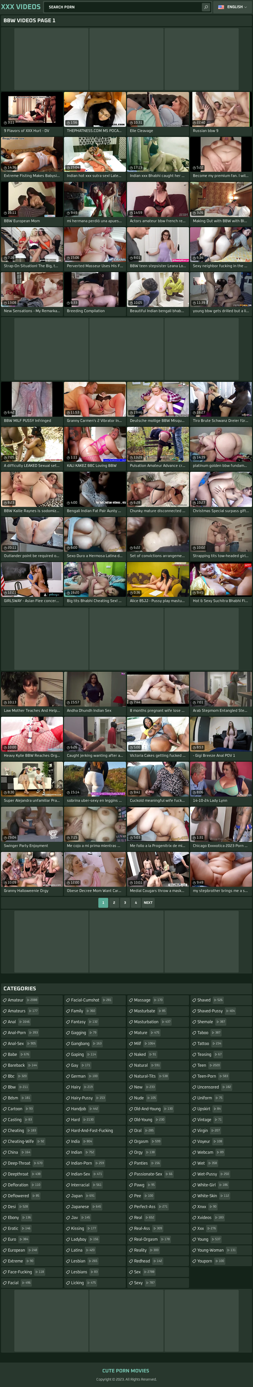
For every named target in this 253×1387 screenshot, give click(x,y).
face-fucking (26, 1272)
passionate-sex (153, 1174)
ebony (19, 1218)
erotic (19, 1229)
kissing (83, 1229)
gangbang (86, 1044)
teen (208, 1065)
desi (18, 1207)
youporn (210, 1261)
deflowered (23, 1196)
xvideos (210, 1218)
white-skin (213, 1196)
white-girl (212, 1185)
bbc (17, 1076)
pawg (144, 1185)
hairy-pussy (88, 1098)
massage (148, 1000)
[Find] (206, 7)
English (235, 7)
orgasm (147, 1142)
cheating (22, 1131)
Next (148, 903)
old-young (149, 1120)
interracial (86, 1185)
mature (146, 1033)
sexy (144, 1283)
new (144, 1087)
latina (83, 1250)
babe (18, 1055)
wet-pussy (213, 1174)
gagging (83, 1033)
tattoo (209, 1044)
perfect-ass (151, 1207)
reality (146, 1250)
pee (143, 1196)
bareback (22, 1065)
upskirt (209, 1109)
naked (145, 1055)
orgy (144, 1152)
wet (207, 1163)
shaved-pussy (216, 1011)
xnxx (206, 1207)
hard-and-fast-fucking (92, 1132)
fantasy (84, 1022)
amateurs (23, 1011)
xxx (206, 1229)
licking (83, 1283)
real (144, 1218)
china (19, 1152)
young (208, 1239)
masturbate (150, 1011)
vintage (209, 1120)
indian (82, 1152)
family (83, 1011)
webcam (210, 1152)
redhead (148, 1261)
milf (144, 1044)
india (81, 1142)
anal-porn (23, 1033)
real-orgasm (152, 1239)
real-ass (148, 1229)
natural (147, 1065)
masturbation (152, 1022)
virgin (208, 1131)
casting (20, 1120)
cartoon (20, 1109)
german (84, 1076)
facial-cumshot (91, 1000)
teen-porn (212, 1076)
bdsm (19, 1098)
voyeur (209, 1142)
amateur (22, 1000)
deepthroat (24, 1174)
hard (82, 1120)
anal (19, 1022)
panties (147, 1163)
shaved (210, 1000)
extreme (20, 1261)
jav (80, 1218)
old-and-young (153, 1109)
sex (144, 1272)
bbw (18, 1087)
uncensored (214, 1087)
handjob (84, 1109)
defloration (24, 1185)
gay (80, 1065)
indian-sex (86, 1174)
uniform (209, 1098)
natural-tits (151, 1076)
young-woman (216, 1250)
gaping (83, 1055)
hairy (82, 1087)
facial (19, 1283)
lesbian (84, 1261)
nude (145, 1098)
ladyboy (84, 1239)
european (22, 1250)
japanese (86, 1207)
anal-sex (22, 1044)
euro (18, 1239)
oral (144, 1131)
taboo (208, 1033)
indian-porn (87, 1163)
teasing (209, 1055)
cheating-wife (26, 1142)
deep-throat (25, 1163)
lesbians (84, 1272)
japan (83, 1196)
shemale (211, 1022)
